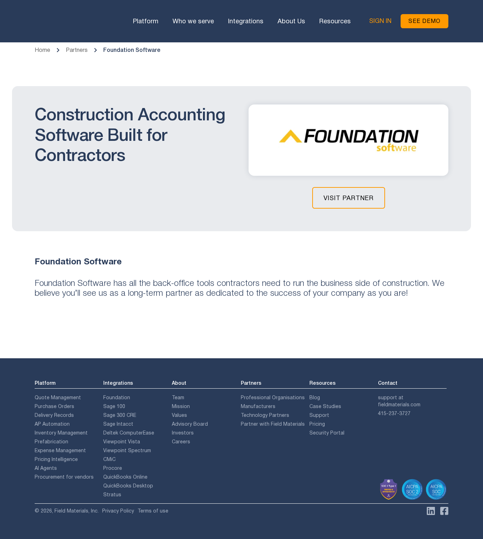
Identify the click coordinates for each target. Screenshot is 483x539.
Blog (314, 397)
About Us (291, 21)
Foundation (116, 397)
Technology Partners (265, 415)
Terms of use (153, 511)
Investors (183, 433)
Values (179, 415)
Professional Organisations (273, 397)
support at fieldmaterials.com (399, 401)
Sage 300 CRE (119, 415)
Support (319, 415)
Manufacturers (258, 406)
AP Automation (52, 424)
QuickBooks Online (125, 477)
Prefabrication (51, 441)
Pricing (317, 424)
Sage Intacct (118, 424)
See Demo (424, 21)
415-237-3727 (394, 413)
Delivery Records (54, 415)
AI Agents (46, 468)
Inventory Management (61, 433)
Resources (335, 21)
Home (42, 50)
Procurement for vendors (64, 477)
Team (178, 397)
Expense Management (60, 450)
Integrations (245, 21)
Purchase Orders (54, 406)
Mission (181, 406)
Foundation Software (132, 50)
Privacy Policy (118, 511)
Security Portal (326, 433)
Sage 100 (114, 406)
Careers (181, 441)
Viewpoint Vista (121, 441)
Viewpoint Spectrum (127, 450)
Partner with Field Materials (273, 424)
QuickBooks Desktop (128, 486)
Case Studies (325, 406)
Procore (112, 468)
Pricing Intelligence (56, 459)
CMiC (109, 459)
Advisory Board (190, 424)
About (179, 383)
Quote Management (58, 397)
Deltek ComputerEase (128, 433)
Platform (145, 21)
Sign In (380, 20)
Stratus (112, 494)
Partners (77, 50)
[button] (145, 21)
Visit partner (349, 198)
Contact (387, 383)
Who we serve (193, 21)
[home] (64, 21)
